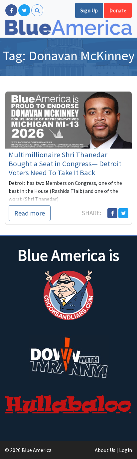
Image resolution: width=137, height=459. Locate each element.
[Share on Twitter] (123, 213)
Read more (29, 213)
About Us (105, 450)
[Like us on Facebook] (11, 10)
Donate (117, 10)
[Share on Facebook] (112, 213)
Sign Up (89, 10)
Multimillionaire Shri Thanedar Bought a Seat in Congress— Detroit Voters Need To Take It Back (65, 163)
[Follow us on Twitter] (24, 10)
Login (125, 450)
